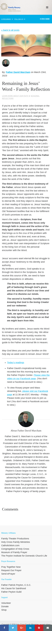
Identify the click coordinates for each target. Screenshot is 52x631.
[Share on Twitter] (13, 628)
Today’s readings (15, 362)
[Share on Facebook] (4, 628)
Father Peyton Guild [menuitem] (11, 592)
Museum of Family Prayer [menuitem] (14, 552)
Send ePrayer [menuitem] (8, 574)
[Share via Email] (47, 628)
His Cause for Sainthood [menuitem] (13, 588)
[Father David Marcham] (6, 63)
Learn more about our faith (15, 96)
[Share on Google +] (21, 628)
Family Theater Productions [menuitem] (15, 538)
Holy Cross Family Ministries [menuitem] (15, 542)
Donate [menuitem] (5, 606)
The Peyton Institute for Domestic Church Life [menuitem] (24, 555)
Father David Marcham (18, 72)
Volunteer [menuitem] (6, 603)
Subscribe (45, 19)
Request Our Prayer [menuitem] (11, 570)
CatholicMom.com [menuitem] (10, 545)
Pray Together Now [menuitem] (11, 567)
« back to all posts (10, 30)
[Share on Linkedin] (30, 628)
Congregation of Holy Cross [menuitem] (15, 549)
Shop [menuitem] (4, 610)
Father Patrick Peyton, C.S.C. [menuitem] (16, 585)
